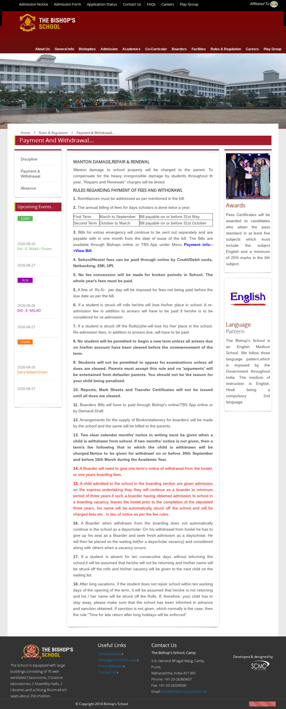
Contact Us (132, 4)
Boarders (179, 49)
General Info (64, 49)
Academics (131, 49)
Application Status (102, 4)
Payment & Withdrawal (30, 173)
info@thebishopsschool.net (184, 691)
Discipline (29, 159)
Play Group (189, 4)
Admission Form (67, 4)
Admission (109, 49)
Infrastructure (110, 653)
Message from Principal (118, 659)
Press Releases (111, 666)
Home (25, 132)
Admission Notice (33, 4)
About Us (42, 49)
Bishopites (87, 49)
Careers (167, 4)
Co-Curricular (156, 49)
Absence (28, 188)
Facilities (199, 49)
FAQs (151, 4)
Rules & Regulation (226, 49)
